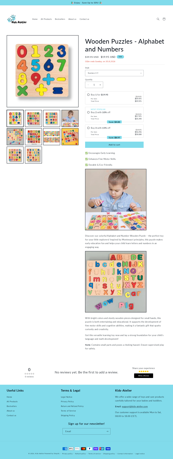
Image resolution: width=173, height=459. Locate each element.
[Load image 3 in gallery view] (51, 118)
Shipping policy (109, 453)
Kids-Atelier (39, 453)
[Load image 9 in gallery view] (15, 155)
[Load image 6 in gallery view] (33, 136)
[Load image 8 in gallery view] (70, 136)
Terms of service (94, 453)
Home (9, 397)
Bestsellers (12, 406)
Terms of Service (68, 411)
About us (11, 411)
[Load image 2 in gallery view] (33, 118)
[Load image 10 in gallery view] (33, 155)
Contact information (125, 453)
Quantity (88, 80)
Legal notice (140, 453)
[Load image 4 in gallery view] (70, 118)
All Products (12, 401)
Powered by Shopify (52, 453)
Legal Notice (66, 397)
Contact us (11, 415)
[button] (158, 19)
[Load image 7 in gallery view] (51, 136)
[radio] (114, 97)
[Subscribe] (107, 431)
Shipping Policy (68, 415)
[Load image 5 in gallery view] (15, 136)
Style (87, 68)
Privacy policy (67, 453)
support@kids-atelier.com (135, 406)
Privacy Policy (67, 401)
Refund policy (80, 453)
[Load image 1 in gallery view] (15, 118)
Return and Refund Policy (72, 406)
